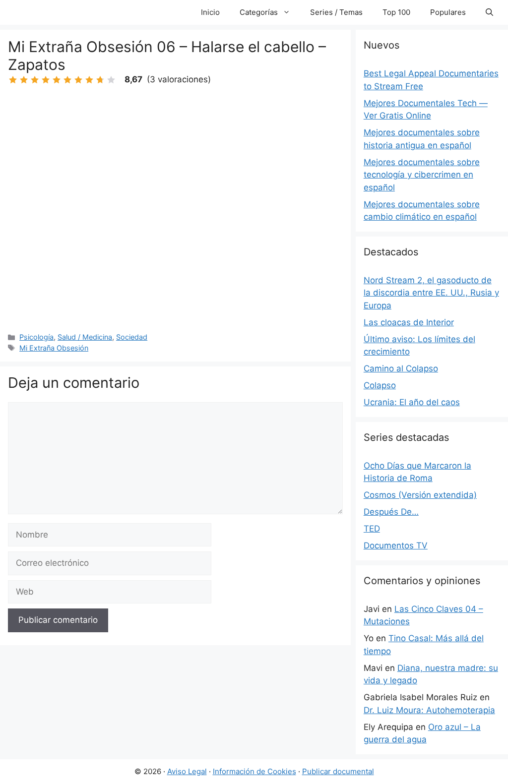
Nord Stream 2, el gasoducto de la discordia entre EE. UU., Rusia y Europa (431, 292)
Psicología (36, 337)
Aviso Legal (187, 771)
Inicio (210, 12)
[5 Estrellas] (57, 80)
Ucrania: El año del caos (412, 402)
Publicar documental (338, 771)
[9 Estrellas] (100, 80)
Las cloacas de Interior (409, 322)
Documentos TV (396, 545)
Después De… (391, 512)
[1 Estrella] (13, 80)
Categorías (259, 12)
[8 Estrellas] (89, 80)
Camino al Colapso (401, 368)
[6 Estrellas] (67, 80)
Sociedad (131, 337)
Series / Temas (336, 12)
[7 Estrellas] (78, 80)
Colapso (380, 385)
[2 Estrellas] (24, 80)
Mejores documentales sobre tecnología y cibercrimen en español (422, 174)
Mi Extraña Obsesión (53, 348)
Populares (448, 12)
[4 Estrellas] (46, 80)
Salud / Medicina (85, 337)
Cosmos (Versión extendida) (420, 495)
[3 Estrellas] (35, 80)
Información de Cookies (254, 771)
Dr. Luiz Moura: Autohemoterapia (429, 710)
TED (372, 529)
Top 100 (396, 12)
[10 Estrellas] (111, 80)
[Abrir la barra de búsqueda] (489, 12)
